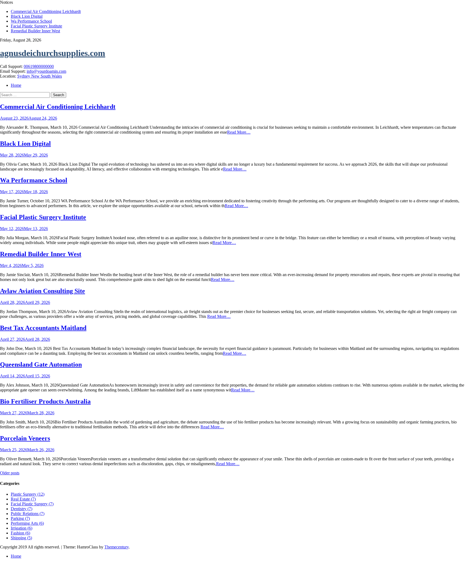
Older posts (9, 473)
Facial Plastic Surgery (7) (32, 504)
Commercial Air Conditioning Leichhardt (46, 11)
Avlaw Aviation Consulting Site (42, 290)
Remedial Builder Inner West (35, 31)
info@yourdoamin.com (46, 71)
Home (16, 85)
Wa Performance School (31, 21)
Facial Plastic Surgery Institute (36, 26)
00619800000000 (39, 66)
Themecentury (116, 547)
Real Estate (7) (23, 499)
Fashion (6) (20, 533)
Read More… (239, 132)
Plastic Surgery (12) (27, 494)
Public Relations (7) (27, 513)
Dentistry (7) (21, 508)
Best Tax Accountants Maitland (43, 327)
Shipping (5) (21, 538)
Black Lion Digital (27, 16)
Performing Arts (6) (27, 523)
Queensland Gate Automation (41, 364)
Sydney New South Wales (39, 76)
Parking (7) (20, 518)
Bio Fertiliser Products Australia (45, 401)
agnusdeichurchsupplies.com (52, 53)
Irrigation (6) (21, 528)
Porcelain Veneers (25, 438)
